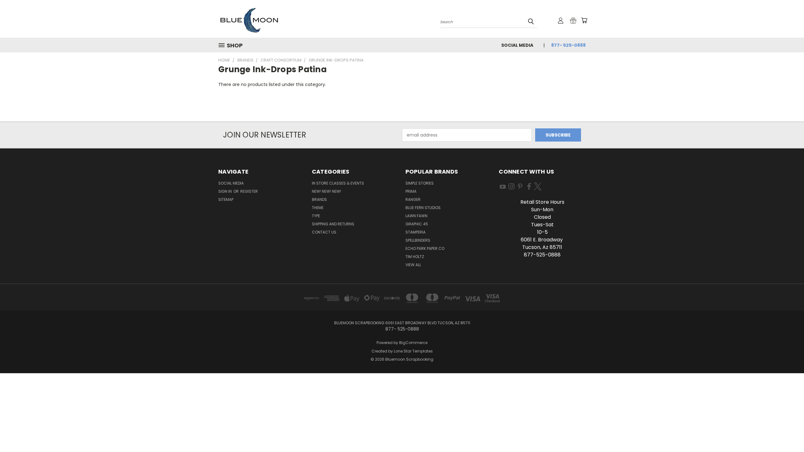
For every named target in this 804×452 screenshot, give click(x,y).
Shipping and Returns (333, 224)
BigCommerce (413, 342)
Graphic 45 (416, 224)
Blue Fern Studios (423, 207)
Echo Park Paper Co (424, 248)
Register (249, 191)
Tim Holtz (414, 256)
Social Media (517, 45)
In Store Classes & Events (338, 183)
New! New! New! (326, 191)
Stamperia (415, 232)
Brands (319, 199)
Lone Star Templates (413, 351)
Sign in (225, 191)
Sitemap (225, 199)
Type (316, 215)
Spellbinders (417, 240)
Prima (410, 191)
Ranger (413, 199)
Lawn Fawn (416, 215)
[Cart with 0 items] (584, 20)
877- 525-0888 (568, 45)
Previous (787, 432)
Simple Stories (419, 183)
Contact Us (324, 232)
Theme (317, 207)
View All (413, 264)
